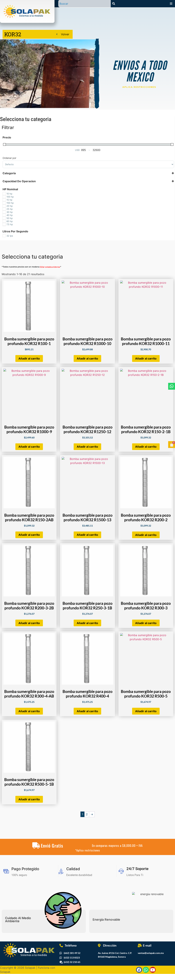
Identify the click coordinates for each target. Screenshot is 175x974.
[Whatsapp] (171, 386)
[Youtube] (153, 970)
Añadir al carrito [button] (29, 358)
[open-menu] (171, 3)
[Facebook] (139, 970)
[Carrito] (171, 444)
